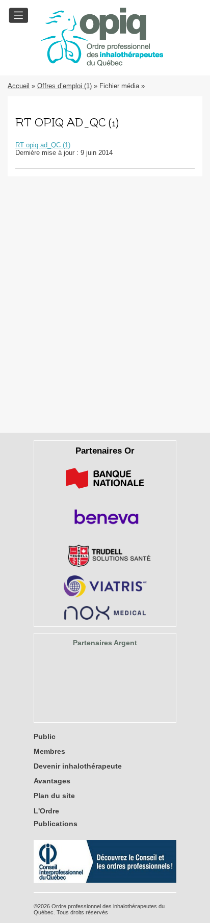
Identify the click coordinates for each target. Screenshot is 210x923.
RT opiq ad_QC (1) (42, 145)
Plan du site (54, 796)
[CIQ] (105, 880)
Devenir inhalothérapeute (78, 766)
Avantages (52, 781)
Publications (55, 824)
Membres (49, 751)
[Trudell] (105, 565)
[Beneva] (105, 528)
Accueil (19, 86)
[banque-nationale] (105, 490)
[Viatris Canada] (105, 595)
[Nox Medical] (105, 617)
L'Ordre (46, 811)
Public (45, 736)
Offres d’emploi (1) (64, 86)
